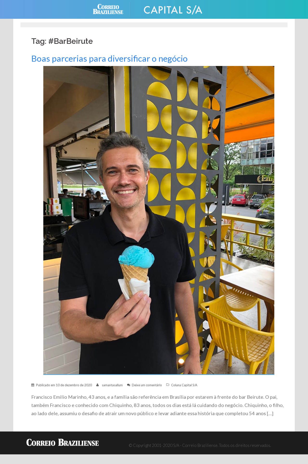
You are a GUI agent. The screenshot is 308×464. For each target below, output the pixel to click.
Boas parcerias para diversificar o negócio (109, 58)
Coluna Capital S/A (184, 385)
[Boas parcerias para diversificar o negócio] (158, 219)
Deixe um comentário (147, 385)
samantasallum (112, 385)
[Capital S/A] (173, 8)
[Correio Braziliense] (112, 8)
